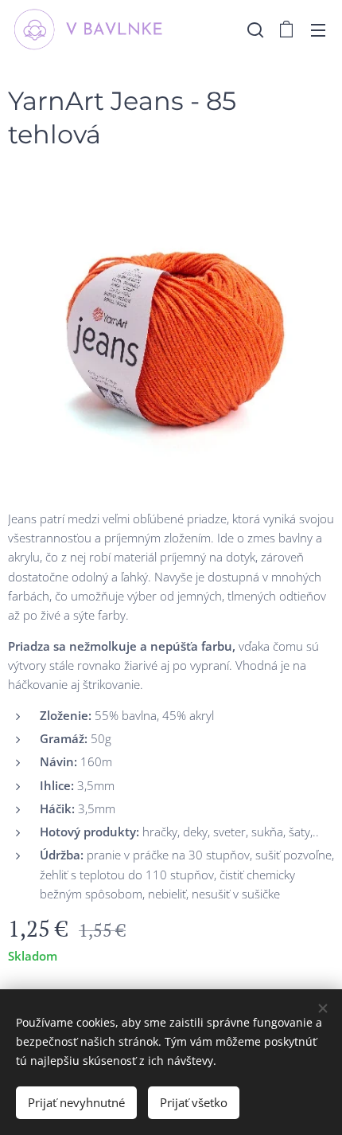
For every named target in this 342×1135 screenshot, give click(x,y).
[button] (255, 29)
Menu (318, 29)
